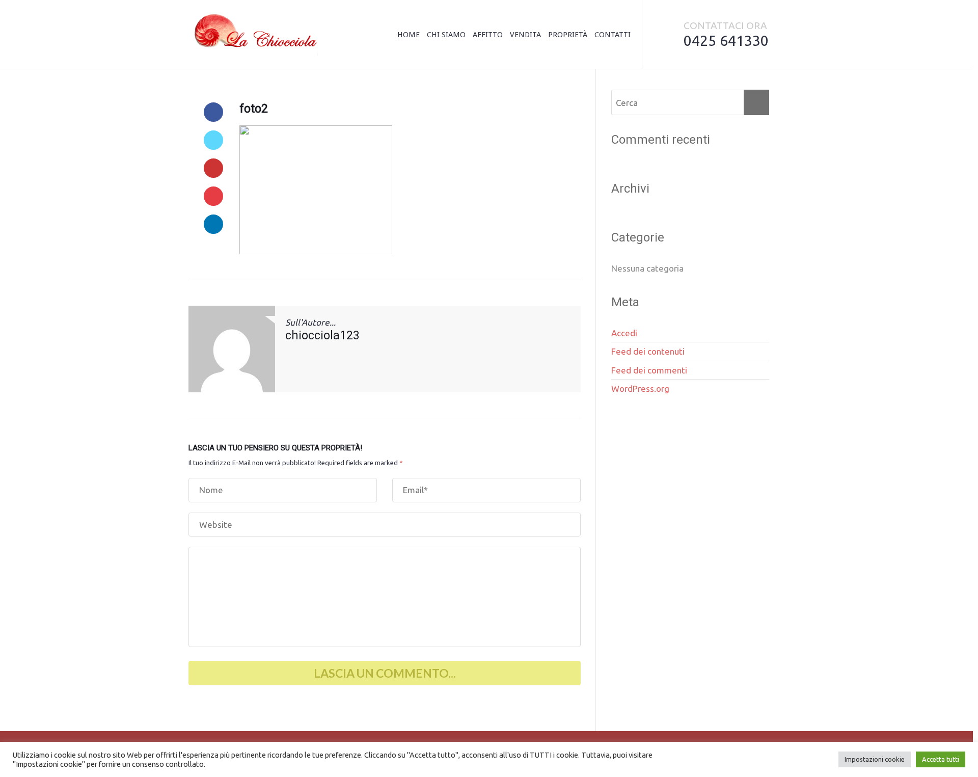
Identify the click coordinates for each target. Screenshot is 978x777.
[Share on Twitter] (213, 140)
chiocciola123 (322, 335)
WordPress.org (640, 388)
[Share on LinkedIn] (213, 224)
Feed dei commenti (649, 370)
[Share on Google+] (213, 168)
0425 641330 (726, 40)
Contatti (612, 34)
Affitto (488, 34)
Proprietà (567, 34)
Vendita (525, 34)
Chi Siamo (446, 34)
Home (408, 34)
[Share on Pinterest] (213, 196)
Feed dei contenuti (648, 351)
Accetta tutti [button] (940, 759)
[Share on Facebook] (213, 112)
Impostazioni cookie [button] (875, 759)
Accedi (624, 333)
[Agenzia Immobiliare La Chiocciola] (253, 34)
